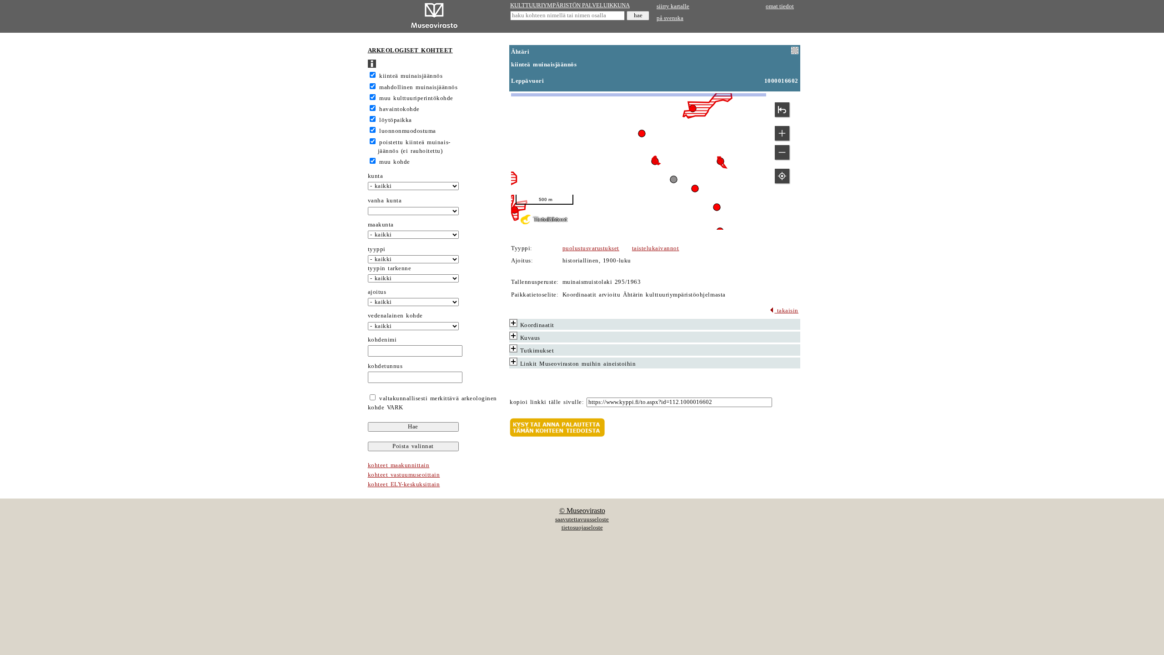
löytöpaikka (395, 120)
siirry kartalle (673, 6)
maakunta (381, 225)
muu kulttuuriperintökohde (416, 98)
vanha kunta (385, 200)
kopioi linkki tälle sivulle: (547, 402)
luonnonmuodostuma (407, 131)
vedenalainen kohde (395, 315)
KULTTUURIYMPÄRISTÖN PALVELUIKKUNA (570, 5)
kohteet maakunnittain (399, 465)
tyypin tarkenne (389, 268)
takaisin (786, 310)
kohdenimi (382, 340)
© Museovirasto (582, 510)
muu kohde (394, 162)
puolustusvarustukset (590, 248)
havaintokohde (399, 109)
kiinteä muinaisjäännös (410, 76)
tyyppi (377, 249)
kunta (375, 176)
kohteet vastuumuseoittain (404, 475)
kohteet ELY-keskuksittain (404, 484)
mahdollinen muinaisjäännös (418, 87)
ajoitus (377, 292)
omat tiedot (780, 6)
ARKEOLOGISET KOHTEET (410, 50)
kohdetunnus (385, 366)
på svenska (670, 18)
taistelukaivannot (655, 248)
